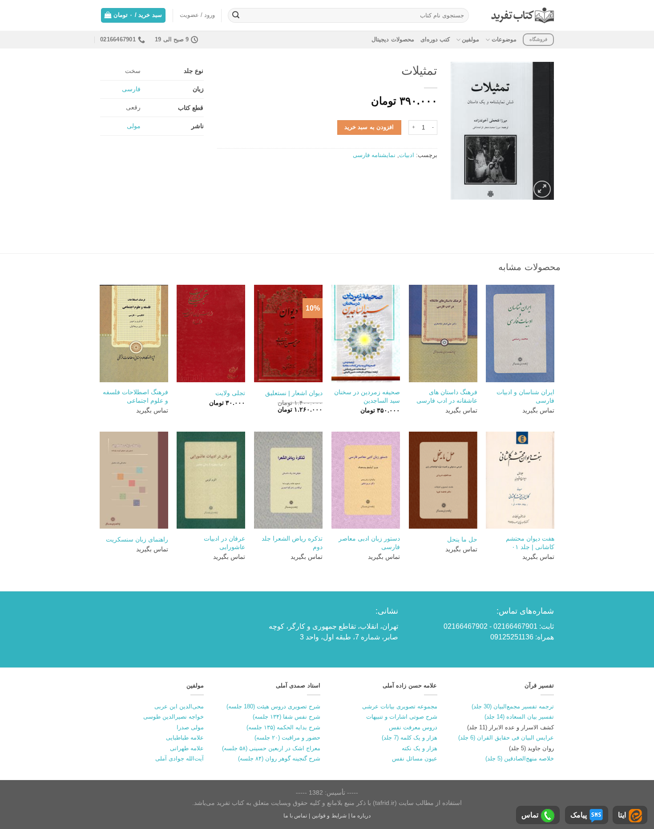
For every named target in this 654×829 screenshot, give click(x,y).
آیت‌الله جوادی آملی (179, 758)
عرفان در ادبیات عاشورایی (224, 542)
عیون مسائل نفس (414, 758)
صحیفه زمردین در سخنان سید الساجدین (367, 396)
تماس (529, 815)
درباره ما (361, 816)
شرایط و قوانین (329, 816)
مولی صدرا (190, 727)
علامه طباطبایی (185, 737)
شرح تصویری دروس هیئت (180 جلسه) (273, 706)
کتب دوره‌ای (435, 39)
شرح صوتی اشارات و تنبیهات (401, 716)
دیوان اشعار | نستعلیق (294, 392)
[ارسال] (235, 15)
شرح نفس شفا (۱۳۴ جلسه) (286, 716)
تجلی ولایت (230, 392)
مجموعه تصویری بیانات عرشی (399, 706)
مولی (134, 125)
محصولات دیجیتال (392, 39)
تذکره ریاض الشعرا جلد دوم (292, 542)
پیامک (578, 815)
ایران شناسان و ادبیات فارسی (525, 396)
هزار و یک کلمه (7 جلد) (409, 737)
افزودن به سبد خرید (369, 127)
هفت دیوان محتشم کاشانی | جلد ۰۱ (530, 542)
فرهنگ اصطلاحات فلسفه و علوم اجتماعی (135, 396)
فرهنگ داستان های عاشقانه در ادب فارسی (446, 396)
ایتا (622, 815)
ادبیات (406, 155)
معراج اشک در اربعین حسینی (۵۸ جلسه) (271, 748)
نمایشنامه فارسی (374, 155)
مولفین (470, 39)
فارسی (131, 89)
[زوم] (542, 189)
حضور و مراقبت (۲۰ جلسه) (287, 737)
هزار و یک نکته (419, 748)
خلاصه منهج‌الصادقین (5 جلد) (519, 758)
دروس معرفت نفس (413, 727)
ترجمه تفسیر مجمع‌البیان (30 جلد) (513, 706)
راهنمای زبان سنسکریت (137, 539)
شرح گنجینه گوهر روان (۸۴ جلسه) (279, 758)
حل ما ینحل (462, 539)
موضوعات (504, 39)
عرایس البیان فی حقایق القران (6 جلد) (506, 737)
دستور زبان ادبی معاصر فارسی (369, 542)
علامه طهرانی (187, 748)
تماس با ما (295, 816)
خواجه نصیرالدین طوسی (173, 716)
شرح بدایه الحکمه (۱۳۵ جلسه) (283, 727)
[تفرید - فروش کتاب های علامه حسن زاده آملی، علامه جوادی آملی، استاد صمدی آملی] (522, 15)
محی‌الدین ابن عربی (179, 706)
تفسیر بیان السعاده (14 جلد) (519, 716)
